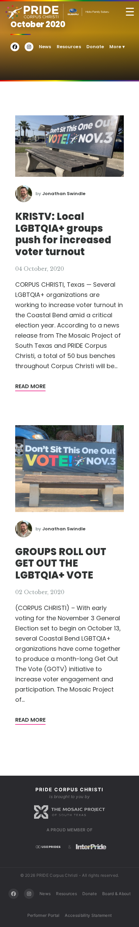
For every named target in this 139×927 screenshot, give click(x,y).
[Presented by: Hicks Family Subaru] (86, 12)
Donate (95, 46)
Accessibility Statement (88, 915)
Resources (69, 46)
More (117, 46)
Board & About (116, 893)
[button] (130, 12)
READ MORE (30, 386)
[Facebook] (13, 894)
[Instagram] (29, 894)
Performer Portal (43, 915)
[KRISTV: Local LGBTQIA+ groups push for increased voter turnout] (69, 145)
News (45, 46)
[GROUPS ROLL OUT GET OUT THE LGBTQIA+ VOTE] (69, 468)
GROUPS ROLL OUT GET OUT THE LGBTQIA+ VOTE (60, 563)
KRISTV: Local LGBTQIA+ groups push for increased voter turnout (63, 234)
